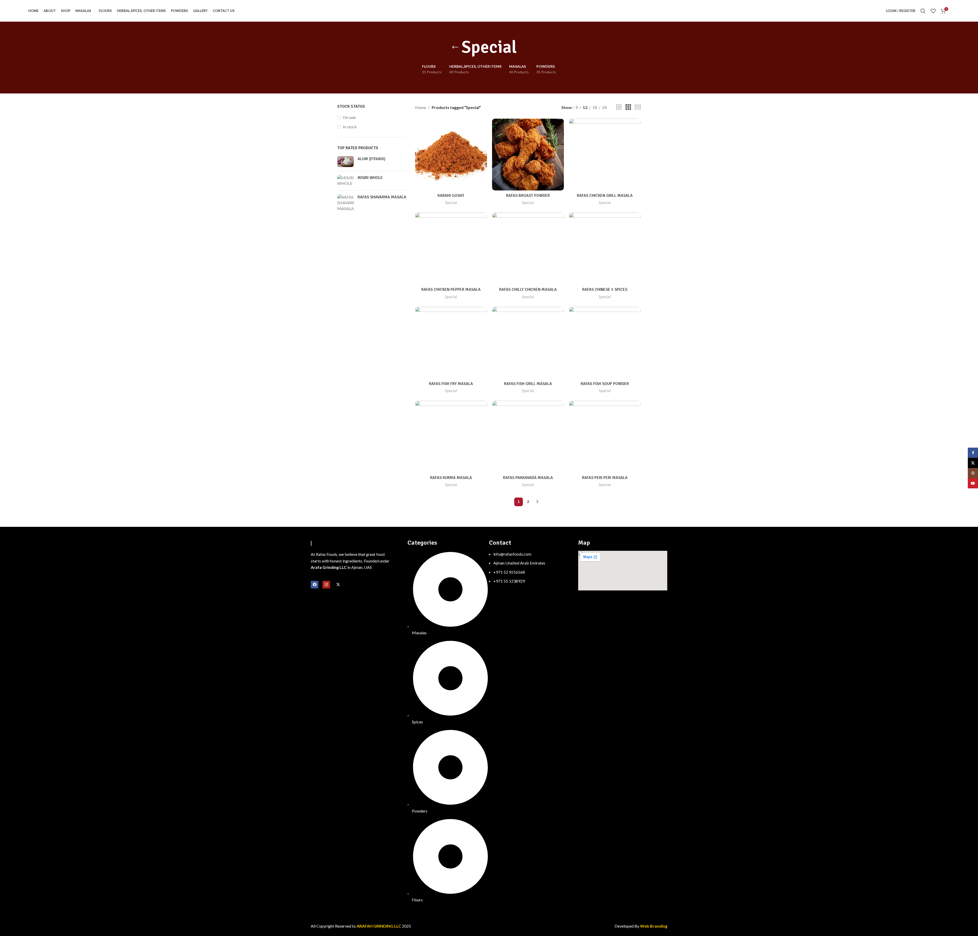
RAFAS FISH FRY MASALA (451, 383)
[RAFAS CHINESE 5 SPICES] (605, 248)
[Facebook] (314, 584)
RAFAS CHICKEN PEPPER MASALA (451, 289)
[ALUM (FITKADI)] (345, 161)
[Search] (923, 11)
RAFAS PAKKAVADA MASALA (528, 477)
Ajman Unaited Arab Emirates (519, 562)
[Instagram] (326, 584)
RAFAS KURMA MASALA (451, 477)
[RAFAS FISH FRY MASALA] (451, 343)
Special (451, 202)
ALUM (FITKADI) (371, 158)
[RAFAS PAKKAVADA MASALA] (528, 437)
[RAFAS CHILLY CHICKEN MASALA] (528, 248)
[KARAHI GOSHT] (451, 154)
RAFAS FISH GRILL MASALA (528, 383)
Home (420, 107)
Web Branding (653, 926)
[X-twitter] (338, 584)
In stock (350, 126)
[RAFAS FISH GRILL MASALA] (528, 343)
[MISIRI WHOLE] (345, 180)
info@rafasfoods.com (512, 554)
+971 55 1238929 (509, 581)
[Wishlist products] (933, 11)
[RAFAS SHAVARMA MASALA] (345, 202)
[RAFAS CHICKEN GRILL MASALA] (605, 154)
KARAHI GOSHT (451, 195)
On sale (349, 117)
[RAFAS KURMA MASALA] (451, 437)
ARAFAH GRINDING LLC (379, 926)
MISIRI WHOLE (370, 177)
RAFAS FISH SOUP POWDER (605, 383)
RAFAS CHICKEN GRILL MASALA (605, 195)
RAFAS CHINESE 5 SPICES (604, 289)
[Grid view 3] (628, 107)
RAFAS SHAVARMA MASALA (382, 197)
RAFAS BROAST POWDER (528, 195)
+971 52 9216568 (509, 572)
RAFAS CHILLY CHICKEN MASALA (528, 289)
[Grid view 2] (619, 107)
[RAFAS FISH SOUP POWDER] (605, 343)
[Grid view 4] (638, 107)
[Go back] (455, 47)
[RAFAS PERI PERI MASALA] (605, 437)
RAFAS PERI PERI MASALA (605, 477)
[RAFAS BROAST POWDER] (528, 154)
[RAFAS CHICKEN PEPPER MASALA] (451, 248)
